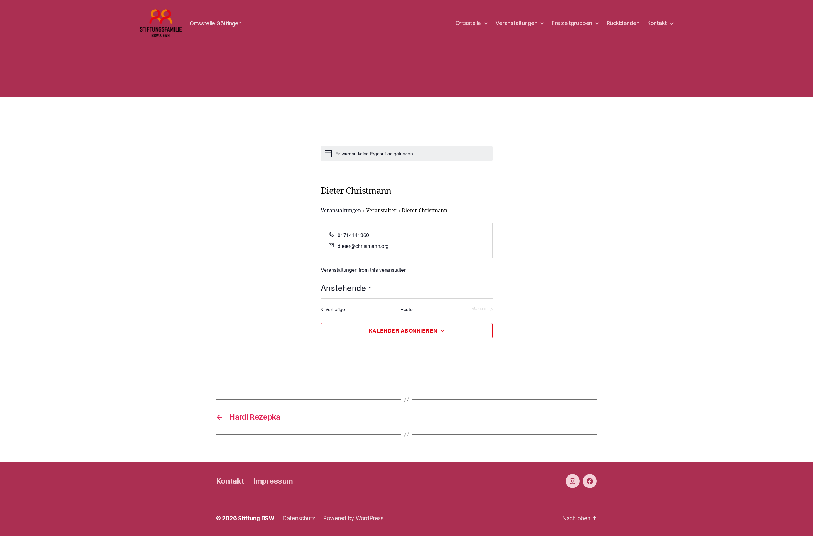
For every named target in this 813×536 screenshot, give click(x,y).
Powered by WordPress (353, 518)
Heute (406, 309)
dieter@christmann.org (363, 246)
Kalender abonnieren (403, 330)
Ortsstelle (468, 23)
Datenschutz (298, 518)
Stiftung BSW (256, 518)
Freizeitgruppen (572, 23)
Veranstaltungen (516, 23)
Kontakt (657, 23)
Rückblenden (623, 23)
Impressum (273, 481)
